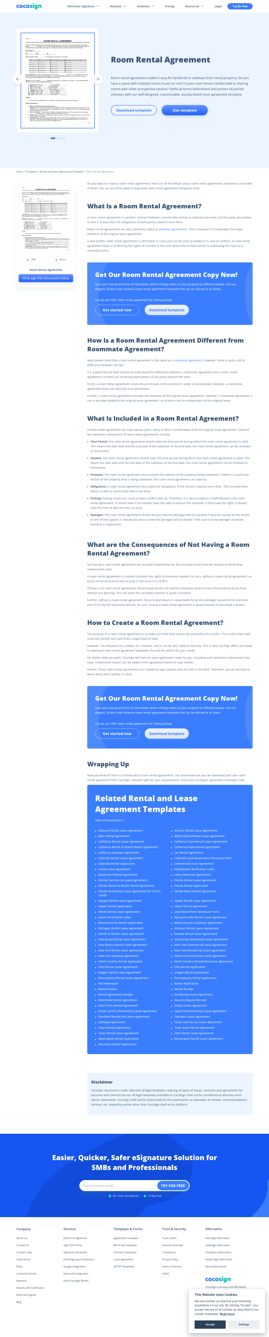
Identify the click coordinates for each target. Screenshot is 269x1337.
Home (19, 171)
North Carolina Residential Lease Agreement (203, 961)
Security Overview (172, 1245)
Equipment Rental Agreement (117, 874)
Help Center (23, 1259)
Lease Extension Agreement (192, 874)
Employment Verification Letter (194, 869)
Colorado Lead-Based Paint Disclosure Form (203, 858)
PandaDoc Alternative (218, 1252)
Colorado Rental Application (116, 863)
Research (21, 1280)
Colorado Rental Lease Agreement (120, 858)
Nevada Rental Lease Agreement (195, 934)
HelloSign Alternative (217, 1245)
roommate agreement (188, 360)
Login (218, 6)
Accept (210, 1324)
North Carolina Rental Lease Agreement (200, 956)
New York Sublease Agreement (118, 956)
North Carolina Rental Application (120, 961)
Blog (18, 1302)
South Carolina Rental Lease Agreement (200, 1011)
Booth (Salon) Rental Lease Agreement (199, 836)
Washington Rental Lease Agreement (198, 1039)
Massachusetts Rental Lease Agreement (200, 917)
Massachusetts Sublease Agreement (198, 923)
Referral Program (26, 1295)
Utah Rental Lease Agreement (193, 1033)
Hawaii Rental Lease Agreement (195, 901)
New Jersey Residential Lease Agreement (201, 939)
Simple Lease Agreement (190, 1005)
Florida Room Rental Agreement (195, 891)
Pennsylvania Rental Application (195, 978)
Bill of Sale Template (125, 1245)
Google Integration (74, 1266)
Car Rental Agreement (188, 852)
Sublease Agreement (112, 1022)
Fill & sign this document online (46, 278)
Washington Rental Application (118, 1039)
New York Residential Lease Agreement (200, 950)
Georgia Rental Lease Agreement (119, 901)
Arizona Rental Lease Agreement (195, 830)
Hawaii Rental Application (115, 906)
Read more (227, 1314)
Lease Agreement (123, 1259)
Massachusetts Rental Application (120, 923)
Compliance (169, 1252)
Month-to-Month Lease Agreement (121, 934)
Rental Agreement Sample (115, 994)
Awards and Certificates (30, 1287)
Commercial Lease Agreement (194, 863)
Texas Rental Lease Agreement (118, 1033)
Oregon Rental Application (191, 972)
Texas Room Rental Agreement (194, 1027)
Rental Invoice (107, 989)
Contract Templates (124, 1252)
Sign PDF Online (72, 1245)
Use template (185, 110)
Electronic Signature (75, 1238)
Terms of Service (171, 1266)
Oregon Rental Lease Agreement (119, 972)
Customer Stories (26, 1273)
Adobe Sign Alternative (218, 1259)
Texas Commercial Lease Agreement (198, 1022)
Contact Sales (24, 1252)
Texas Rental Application (114, 1027)
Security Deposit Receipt (190, 1000)
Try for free (240, 6)
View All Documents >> (110, 820)
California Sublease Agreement (118, 852)
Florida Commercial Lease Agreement (122, 880)
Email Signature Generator (78, 1259)
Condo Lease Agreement (114, 869)
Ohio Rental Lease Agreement (117, 967)
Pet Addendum (108, 983)
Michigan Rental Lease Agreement (120, 928)
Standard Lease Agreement (192, 1016)
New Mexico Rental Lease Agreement (122, 945)
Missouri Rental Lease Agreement (196, 928)
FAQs (19, 1266)
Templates (31, 171)
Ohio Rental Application (190, 967)
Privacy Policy (170, 1259)
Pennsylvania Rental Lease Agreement (123, 978)
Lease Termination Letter (114, 917)
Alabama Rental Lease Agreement (120, 830)
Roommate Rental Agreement (117, 1000)
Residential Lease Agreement (193, 994)
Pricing (169, 6)
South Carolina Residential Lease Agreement (127, 1011)
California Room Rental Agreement (197, 847)
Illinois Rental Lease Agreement (119, 912)
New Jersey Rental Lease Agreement (122, 939)
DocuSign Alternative (217, 1238)
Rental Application (186, 983)
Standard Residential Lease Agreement (124, 1016)
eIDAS (165, 1273)
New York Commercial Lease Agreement (200, 945)
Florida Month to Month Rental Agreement (126, 886)
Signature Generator (75, 1252)
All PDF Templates (123, 1266)
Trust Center (169, 1238)
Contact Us (22, 1245)
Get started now (117, 310)
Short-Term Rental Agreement (118, 1005)
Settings (244, 1324)
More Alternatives (215, 1266)
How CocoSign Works (75, 1280)
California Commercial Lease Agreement (200, 841)
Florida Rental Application (191, 886)
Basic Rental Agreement (114, 836)
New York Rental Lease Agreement (121, 950)
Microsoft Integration (75, 1273)
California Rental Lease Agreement (121, 841)
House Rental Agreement (190, 906)
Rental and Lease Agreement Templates (62, 171)
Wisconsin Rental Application (117, 1044)
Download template (167, 310)
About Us (21, 1238)
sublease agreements (173, 229)
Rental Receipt (183, 989)
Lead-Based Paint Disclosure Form (196, 912)
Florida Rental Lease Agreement (195, 880)
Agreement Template (125, 1238)
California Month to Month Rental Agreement (128, 847)
